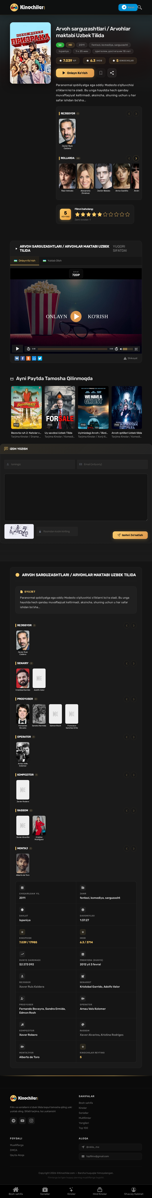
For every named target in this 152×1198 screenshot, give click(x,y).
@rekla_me (92, 1147)
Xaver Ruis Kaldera (31, 986)
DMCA (13, 1150)
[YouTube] (22, 1120)
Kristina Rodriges (112, 1034)
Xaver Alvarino (90, 1034)
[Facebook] (22, 358)
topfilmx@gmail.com (97, 1156)
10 (127, 214)
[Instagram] (31, 1120)
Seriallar (45, 1193)
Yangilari (84, 1123)
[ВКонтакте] (17, 358)
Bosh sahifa (16, 1193)
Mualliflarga (17, 1145)
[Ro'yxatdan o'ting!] (100, 72)
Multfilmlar (85, 1118)
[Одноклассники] (28, 358)
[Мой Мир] (34, 358)
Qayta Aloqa (17, 1155)
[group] (26, 412)
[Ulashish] (112, 72)
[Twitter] (40, 358)
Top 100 (83, 1128)
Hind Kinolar (100, 1193)
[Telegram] (13, 1120)
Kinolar (71, 1193)
